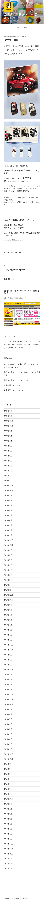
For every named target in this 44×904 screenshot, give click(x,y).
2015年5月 (8, 729)
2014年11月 (8, 759)
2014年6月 (8, 784)
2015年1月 (8, 749)
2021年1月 (8, 476)
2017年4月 (8, 665)
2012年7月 (8, 868)
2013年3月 (8, 829)
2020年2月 (8, 530)
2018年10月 (8, 600)
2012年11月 (8, 849)
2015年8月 (8, 714)
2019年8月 (8, 555)
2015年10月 (8, 704)
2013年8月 (8, 804)
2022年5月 (8, 436)
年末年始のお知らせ (12, 385)
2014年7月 (8, 779)
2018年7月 (8, 615)
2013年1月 (8, 839)
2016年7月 (8, 674)
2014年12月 (8, 754)
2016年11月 (8, 670)
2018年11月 (8, 595)
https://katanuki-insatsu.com (15, 298)
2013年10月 (8, 799)
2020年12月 (8, 480)
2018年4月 (8, 625)
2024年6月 (8, 411)
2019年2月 (8, 580)
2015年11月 (8, 699)
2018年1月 (8, 640)
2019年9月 (8, 550)
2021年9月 (8, 446)
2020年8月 (8, 500)
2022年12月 (8, 426)
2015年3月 (8, 739)
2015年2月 (8, 744)
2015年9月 (8, 709)
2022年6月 (8, 431)
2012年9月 (8, 858)
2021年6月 (8, 456)
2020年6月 (8, 510)
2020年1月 (8, 535)
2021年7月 (8, 451)
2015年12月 (8, 694)
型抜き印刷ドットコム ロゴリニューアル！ (21, 380)
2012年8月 (8, 863)
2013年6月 (8, 814)
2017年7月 (8, 660)
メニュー (23, 27)
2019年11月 (8, 545)
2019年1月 (8, 585)
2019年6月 (8, 565)
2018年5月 (8, 620)
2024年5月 (8, 416)
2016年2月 (8, 684)
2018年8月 (8, 610)
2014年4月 (8, 794)
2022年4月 (8, 441)
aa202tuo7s (21, 36)
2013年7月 (8, 809)
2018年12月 (8, 590)
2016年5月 (8, 679)
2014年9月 (8, 769)
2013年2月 (8, 834)
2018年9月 (8, 605)
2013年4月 (8, 824)
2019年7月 (8, 560)
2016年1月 (8, 689)
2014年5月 (8, 789)
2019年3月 (8, 575)
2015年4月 (8, 734)
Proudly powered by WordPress (16, 898)
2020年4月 (8, 520)
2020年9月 (8, 495)
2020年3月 (8, 525)
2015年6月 (8, 724)
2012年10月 (8, 854)
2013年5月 (8, 819)
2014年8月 (8, 774)
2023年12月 (8, 421)
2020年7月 (8, 505)
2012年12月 (8, 844)
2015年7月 (8, 719)
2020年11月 (8, 485)
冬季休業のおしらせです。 (15, 390)
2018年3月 (8, 630)
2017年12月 (8, 645)
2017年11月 (8, 650)
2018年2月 (8, 635)
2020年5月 (8, 515)
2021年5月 (8, 461)
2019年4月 (8, 570)
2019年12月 (8, 540)
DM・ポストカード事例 (14, 252)
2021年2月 (8, 471)
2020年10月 (8, 490)
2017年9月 (8, 655)
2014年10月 (8, 764)
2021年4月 (8, 466)
